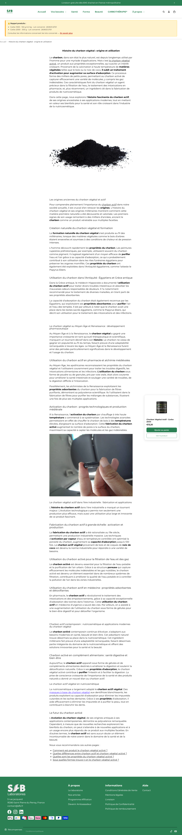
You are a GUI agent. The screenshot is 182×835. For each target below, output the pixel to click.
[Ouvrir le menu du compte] (169, 11)
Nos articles (74, 795)
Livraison (110, 799)
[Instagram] (15, 812)
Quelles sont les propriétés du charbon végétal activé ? (83, 756)
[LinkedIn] (21, 812)
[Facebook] (9, 812)
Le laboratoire (75, 790)
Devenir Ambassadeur (79, 804)
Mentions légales (114, 795)
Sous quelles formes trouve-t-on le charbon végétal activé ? (86, 760)
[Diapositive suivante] (174, 3)
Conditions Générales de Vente (121, 790)
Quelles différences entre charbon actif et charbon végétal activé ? (90, 753)
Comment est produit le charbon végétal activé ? (80, 750)
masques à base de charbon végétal (69, 692)
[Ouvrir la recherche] (163, 11)
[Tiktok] (171, 831)
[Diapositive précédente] (6, 3)
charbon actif (109, 204)
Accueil (3, 42)
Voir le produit (161, 436)
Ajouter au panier (161, 430)
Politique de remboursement (120, 809)
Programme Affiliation (80, 799)
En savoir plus (66, 33)
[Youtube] (175, 831)
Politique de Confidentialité (119, 804)
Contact (146, 790)
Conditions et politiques (34, 831)
